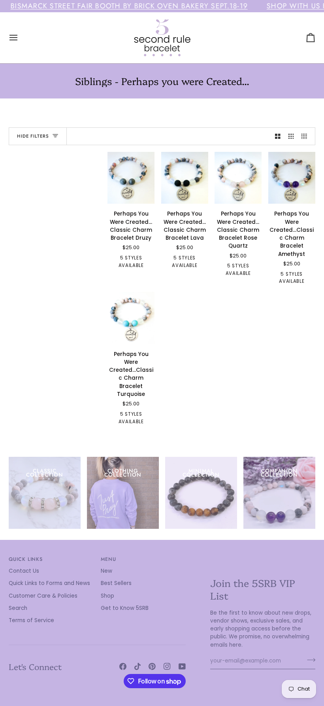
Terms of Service (31, 620)
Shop (107, 596)
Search (18, 608)
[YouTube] (182, 666)
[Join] (308, 660)
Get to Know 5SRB (125, 608)
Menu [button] (109, 559)
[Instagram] (167, 666)
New (106, 571)
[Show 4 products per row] (306, 136)
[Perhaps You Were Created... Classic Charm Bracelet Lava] (184, 178)
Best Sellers (116, 583)
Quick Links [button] (26, 559)
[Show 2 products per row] (277, 136)
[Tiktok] (137, 666)
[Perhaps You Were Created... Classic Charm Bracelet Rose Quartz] (238, 178)
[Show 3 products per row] (291, 136)
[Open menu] (20, 37)
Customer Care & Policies (43, 596)
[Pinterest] (152, 666)
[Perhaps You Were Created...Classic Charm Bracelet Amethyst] (291, 178)
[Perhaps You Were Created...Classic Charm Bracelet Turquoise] (130, 318)
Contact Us (24, 571)
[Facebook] (122, 666)
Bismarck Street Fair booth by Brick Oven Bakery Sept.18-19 (129, 6)
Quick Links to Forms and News (49, 583)
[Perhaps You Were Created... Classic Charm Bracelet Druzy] (130, 178)
